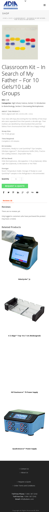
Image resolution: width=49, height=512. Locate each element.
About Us (24, 472)
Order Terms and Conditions (24, 486)
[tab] (7, 200)
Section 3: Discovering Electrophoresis (29, 106)
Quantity (5, 179)
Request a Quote (15, 186)
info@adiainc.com (27, 499)
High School (16, 103)
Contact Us (25, 469)
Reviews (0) (7, 200)
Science (24, 103)
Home (5, 18)
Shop (10, 18)
